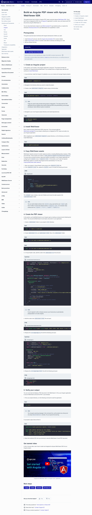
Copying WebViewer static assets (32, 162)
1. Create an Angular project (81, 16)
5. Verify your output (79, 24)
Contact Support (39, 507)
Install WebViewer (33, 71)
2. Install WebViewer (79, 18)
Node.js (30, 39)
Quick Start (20, 2)
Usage (26, 487)
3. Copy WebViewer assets (80, 20)
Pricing (28, 5)
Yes (42, 498)
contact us (47, 57)
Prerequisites (77, 13)
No (49, 498)
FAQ (41, 5)
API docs (46, 487)
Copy (68, 80)
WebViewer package (29, 131)
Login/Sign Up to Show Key (35, 52)
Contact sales (78, 2)
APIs (40, 2)
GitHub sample (45, 26)
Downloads (34, 2)
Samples (27, 2)
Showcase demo (33, 27)
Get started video (78, 26)
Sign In (87, 2)
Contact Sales (43, 510)
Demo (63, 5)
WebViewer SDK (62, 19)
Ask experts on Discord (43, 504)
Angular (44, 21)
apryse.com (69, 2)
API (45, 5)
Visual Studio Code (32, 40)
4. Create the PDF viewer (80, 22)
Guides (23, 5)
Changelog (58, 5)
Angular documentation (47, 39)
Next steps (76, 29)
